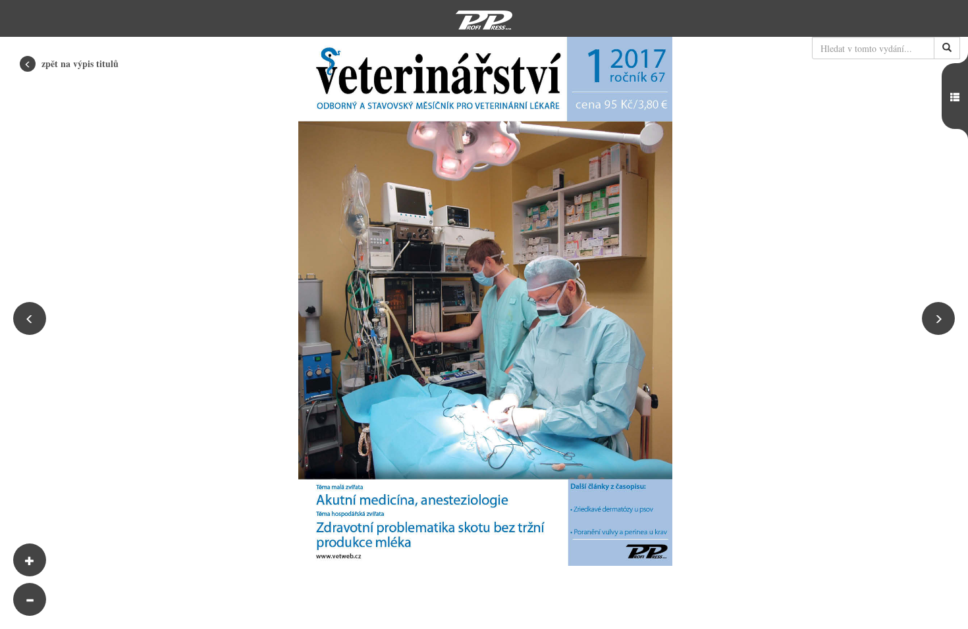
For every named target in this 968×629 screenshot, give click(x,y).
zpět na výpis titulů (79, 63)
